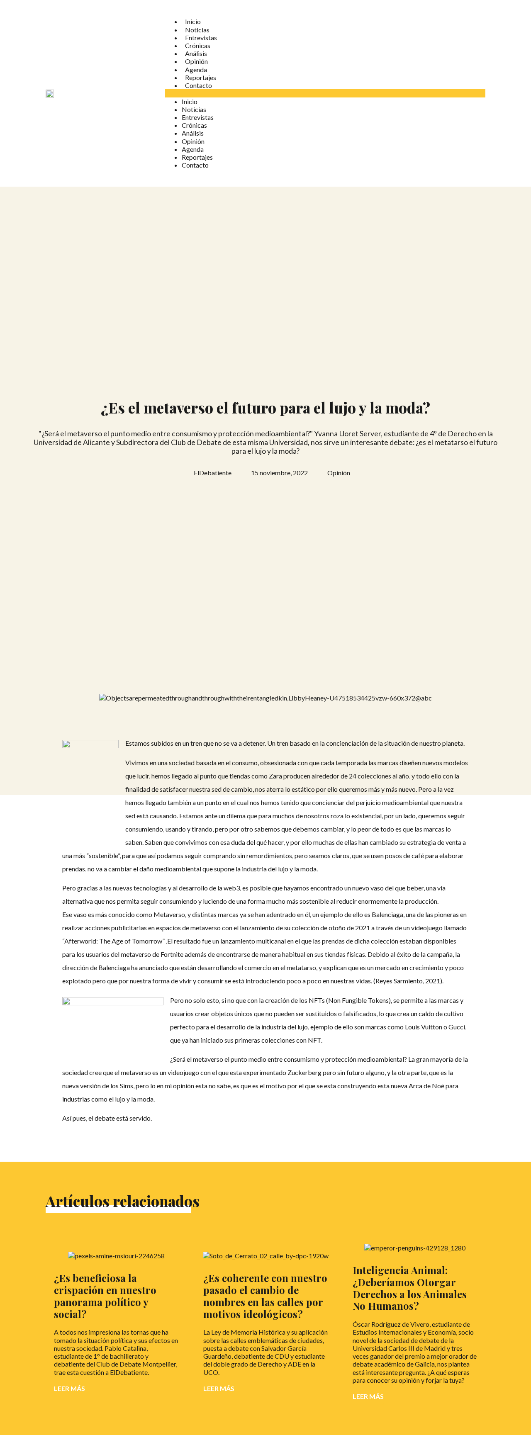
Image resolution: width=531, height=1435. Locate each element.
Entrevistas (201, 37)
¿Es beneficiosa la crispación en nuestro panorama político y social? (105, 1295)
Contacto (198, 85)
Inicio (193, 21)
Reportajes (200, 77)
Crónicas (197, 45)
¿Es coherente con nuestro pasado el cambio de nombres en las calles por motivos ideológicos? (265, 1295)
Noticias (197, 30)
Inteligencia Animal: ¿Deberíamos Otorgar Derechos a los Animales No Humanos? (410, 1287)
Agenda (196, 69)
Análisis (196, 53)
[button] (325, 93)
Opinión (196, 61)
